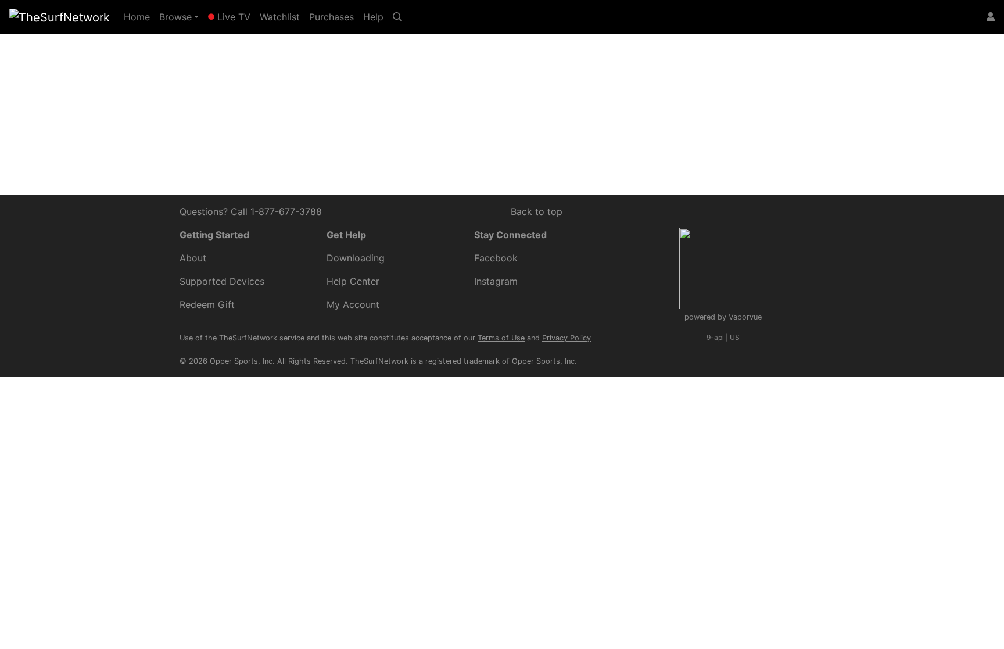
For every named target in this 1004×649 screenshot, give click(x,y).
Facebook (496, 258)
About (193, 258)
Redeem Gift (207, 304)
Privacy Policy (566, 338)
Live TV (232, 17)
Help (373, 17)
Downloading (356, 258)
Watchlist (280, 17)
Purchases (331, 17)
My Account (353, 304)
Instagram (496, 281)
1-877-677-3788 (286, 211)
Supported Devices (222, 281)
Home (139, 16)
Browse (175, 17)
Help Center (605, 92)
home (364, 106)
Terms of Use (501, 338)
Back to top (536, 211)
